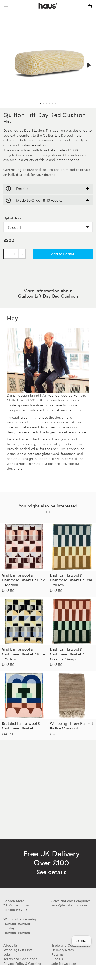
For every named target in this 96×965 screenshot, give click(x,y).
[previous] (7, 60)
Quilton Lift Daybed (58, 135)
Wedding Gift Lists (17, 950)
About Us (10, 945)
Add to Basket (62, 253)
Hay (7, 121)
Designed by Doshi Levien (23, 130)
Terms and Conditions (20, 959)
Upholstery (12, 218)
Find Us (57, 959)
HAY (43, 395)
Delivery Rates (62, 950)
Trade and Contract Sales (70, 945)
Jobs (6, 954)
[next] (88, 65)
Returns (57, 954)
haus (39, 11)
